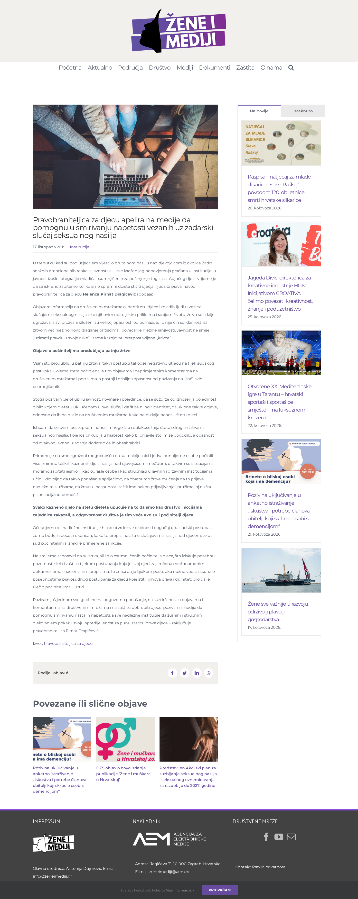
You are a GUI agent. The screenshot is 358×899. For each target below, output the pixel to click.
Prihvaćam (220, 890)
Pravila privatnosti (269, 867)
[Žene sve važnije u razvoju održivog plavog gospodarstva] (281, 570)
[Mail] (291, 837)
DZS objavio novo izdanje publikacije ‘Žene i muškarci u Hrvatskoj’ (123, 774)
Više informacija (179, 890)
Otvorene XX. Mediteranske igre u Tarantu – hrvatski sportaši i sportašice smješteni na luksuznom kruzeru (279, 402)
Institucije (79, 247)
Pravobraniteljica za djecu (68, 643)
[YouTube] (278, 837)
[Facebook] (266, 837)
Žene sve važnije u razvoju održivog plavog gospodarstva (278, 611)
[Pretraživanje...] (290, 67)
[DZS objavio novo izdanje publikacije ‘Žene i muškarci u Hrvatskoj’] (125, 739)
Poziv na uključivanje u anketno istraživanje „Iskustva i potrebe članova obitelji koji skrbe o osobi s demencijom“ (59, 780)
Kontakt (243, 867)
